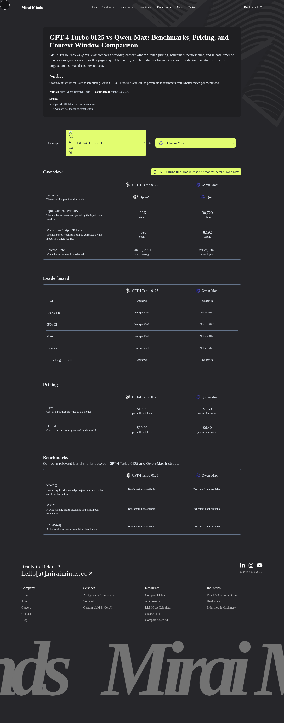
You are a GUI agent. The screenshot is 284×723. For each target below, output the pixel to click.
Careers (26, 607)
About (179, 7)
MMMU (52, 505)
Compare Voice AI (156, 620)
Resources (162, 7)
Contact (192, 7)
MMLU (51, 486)
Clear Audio (152, 613)
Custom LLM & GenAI (97, 607)
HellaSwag (54, 525)
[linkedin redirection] (242, 565)
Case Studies (145, 7)
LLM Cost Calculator (158, 607)
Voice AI (88, 601)
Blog (24, 620)
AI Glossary (152, 601)
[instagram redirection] (251, 565)
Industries (125, 7)
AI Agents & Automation (98, 595)
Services (106, 7)
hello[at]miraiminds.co (54, 573)
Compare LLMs (155, 595)
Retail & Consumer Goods (223, 595)
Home (94, 7)
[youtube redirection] (260, 565)
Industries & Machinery (221, 607)
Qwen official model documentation (73, 108)
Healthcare (213, 601)
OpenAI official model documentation (74, 104)
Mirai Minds (32, 7)
